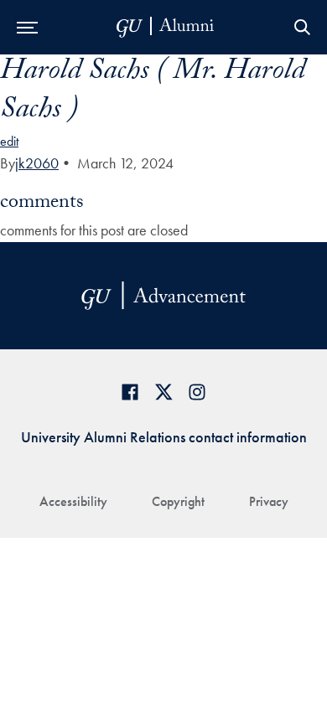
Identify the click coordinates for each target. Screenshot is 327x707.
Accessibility (73, 501)
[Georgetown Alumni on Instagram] (197, 392)
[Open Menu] (27, 27)
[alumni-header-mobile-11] (166, 27)
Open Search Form (302, 27)
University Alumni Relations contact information (164, 436)
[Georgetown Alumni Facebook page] (130, 392)
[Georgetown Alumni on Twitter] (163, 392)
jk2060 (37, 163)
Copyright (178, 501)
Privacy (268, 501)
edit (9, 141)
